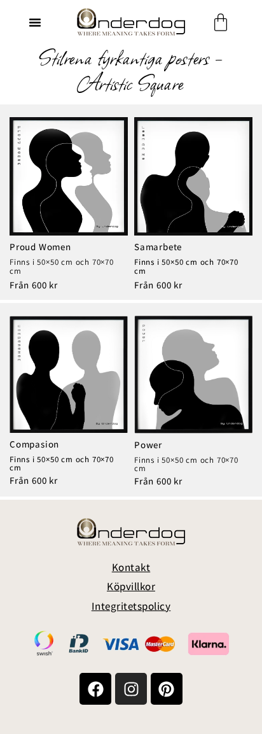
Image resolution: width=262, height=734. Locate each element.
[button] (35, 22)
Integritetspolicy (131, 606)
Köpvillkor (131, 586)
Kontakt (131, 567)
